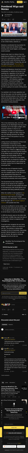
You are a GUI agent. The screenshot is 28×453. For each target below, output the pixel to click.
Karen (5, 348)
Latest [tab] (6, 382)
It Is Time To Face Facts (8, 400)
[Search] (25, 382)
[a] (24, 388)
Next (23, 314)
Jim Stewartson (8, 14)
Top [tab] (3, 382)
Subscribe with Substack (15, 433)
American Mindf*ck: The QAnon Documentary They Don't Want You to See (9, 388)
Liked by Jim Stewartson (10, 339)
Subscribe (19, 2)
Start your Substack (10, 446)
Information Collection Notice (15, 297)
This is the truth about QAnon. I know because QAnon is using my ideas (10, 392)
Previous (6, 314)
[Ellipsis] (26, 338)
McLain (6, 338)
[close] (24, 402)
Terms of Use (21, 296)
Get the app (21, 446)
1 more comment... (5, 375)
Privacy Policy (16, 439)
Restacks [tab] (11, 324)
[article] (14, 392)
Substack (7, 450)
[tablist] (7, 324)
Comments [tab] (4, 324)
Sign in (25, 2)
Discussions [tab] (12, 382)
